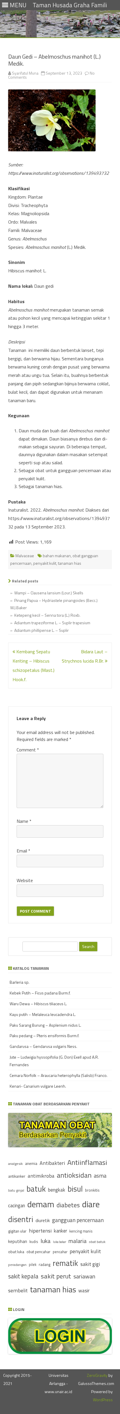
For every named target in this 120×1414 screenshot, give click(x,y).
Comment (28, 749)
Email (23, 850)
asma (100, 1176)
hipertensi (40, 1231)
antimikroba (41, 1176)
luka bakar (59, 1242)
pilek (32, 1264)
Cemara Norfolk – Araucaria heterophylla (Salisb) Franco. (58, 1075)
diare (91, 1204)
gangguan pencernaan (78, 1220)
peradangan (17, 1264)
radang (44, 1264)
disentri (20, 1219)
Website (25, 880)
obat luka (16, 1252)
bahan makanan (57, 556)
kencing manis (81, 1231)
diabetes (68, 1205)
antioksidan (74, 1175)
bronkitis (92, 1190)
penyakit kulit (44, 563)
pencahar (60, 1252)
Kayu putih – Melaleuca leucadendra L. (43, 1014)
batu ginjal (16, 1190)
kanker (60, 1230)
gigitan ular (17, 1231)
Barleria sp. (19, 982)
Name (24, 821)
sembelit (18, 1290)
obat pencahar (38, 1252)
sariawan (84, 1276)
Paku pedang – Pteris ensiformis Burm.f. (44, 1035)
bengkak (56, 1189)
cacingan (16, 1205)
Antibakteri (52, 1163)
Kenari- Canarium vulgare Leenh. (38, 1086)
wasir (83, 1290)
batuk (36, 1189)
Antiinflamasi (87, 1162)
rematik (65, 1263)
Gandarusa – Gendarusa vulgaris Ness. (43, 1046)
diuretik (43, 1220)
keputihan (17, 1241)
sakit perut (56, 1276)
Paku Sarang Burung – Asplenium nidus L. (45, 1025)
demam (40, 1204)
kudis (33, 1241)
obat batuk (97, 1241)
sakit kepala (23, 1276)
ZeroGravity (97, 1375)
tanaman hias (69, 563)
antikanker (16, 1176)
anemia (31, 1163)
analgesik (15, 1163)
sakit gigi (90, 1264)
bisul (75, 1188)
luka (45, 1240)
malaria (77, 1241)
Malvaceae (24, 556)
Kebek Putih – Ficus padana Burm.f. (40, 993)
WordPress (103, 1400)
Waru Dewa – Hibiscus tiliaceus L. (38, 1004)
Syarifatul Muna (25, 73)
